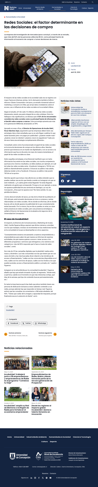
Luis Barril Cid (75, 66)
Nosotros (77, 2)
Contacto (84, 2)
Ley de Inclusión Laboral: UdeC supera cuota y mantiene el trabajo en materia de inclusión (80, 259)
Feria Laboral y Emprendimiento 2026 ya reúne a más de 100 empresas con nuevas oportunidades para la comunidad (81, 146)
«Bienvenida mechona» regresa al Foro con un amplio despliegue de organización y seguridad (81, 123)
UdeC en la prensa (67, 2)
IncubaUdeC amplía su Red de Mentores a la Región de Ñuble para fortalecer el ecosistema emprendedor (16, 409)
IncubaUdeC (10, 310)
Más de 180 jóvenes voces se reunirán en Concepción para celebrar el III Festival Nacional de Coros (81, 160)
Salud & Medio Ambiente (40, 8)
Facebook (14, 323)
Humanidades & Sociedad (57, 8)
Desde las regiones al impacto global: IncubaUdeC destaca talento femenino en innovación (41, 410)
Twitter (28, 323)
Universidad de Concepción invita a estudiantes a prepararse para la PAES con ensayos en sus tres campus (81, 111)
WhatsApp (42, 323)
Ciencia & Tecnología (74, 8)
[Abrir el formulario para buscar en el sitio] (92, 2)
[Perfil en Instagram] (35, 477)
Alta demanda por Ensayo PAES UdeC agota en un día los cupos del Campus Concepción (81, 134)
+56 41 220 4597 (24, 467)
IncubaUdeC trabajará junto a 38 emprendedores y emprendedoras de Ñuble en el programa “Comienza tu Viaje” (16, 378)
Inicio (20, 8)
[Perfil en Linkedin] (31, 477)
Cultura (84, 8)
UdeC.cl (7, 2)
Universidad (27, 8)
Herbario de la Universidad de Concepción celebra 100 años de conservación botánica (80, 273)
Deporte (90, 8)
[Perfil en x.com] (42, 477)
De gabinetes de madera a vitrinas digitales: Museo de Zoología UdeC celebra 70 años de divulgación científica (81, 246)
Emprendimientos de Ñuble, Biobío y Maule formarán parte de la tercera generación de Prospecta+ (42, 378)
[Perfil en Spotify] (46, 477)
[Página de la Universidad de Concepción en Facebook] (38, 477)
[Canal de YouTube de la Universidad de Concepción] (50, 477)
